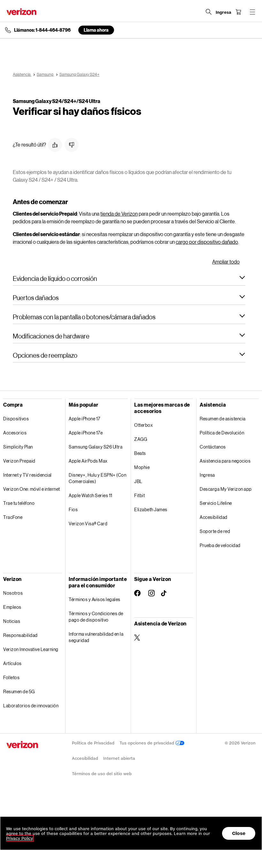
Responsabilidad (20, 635)
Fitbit (139, 495)
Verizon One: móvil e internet (31, 489)
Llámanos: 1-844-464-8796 (42, 30)
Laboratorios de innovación (30, 705)
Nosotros (13, 593)
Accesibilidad (213, 517)
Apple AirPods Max (88, 461)
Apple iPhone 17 (84, 418)
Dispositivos (16, 418)
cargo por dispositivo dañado (207, 242)
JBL (138, 481)
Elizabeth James (150, 509)
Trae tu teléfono (19, 503)
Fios (73, 509)
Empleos (12, 607)
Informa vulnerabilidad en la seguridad (96, 637)
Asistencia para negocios (225, 461)
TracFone (12, 517)
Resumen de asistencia (223, 418)
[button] (55, 145)
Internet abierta (119, 758)
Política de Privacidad (93, 743)
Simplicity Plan (18, 446)
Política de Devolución (222, 432)
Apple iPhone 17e (86, 432)
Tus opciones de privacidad (147, 743)
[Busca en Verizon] (209, 12)
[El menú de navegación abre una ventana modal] (252, 12)
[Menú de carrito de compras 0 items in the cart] (238, 12)
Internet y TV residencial (27, 475)
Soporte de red (215, 531)
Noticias (11, 621)
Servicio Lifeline (216, 503)
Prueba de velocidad (220, 545)
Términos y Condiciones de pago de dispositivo (96, 617)
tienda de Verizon (119, 214)
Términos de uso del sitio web (102, 773)
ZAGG (140, 439)
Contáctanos (213, 446)
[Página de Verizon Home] (21, 11)
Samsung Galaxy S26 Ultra (95, 446)
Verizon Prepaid (19, 461)
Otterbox (143, 425)
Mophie (142, 467)
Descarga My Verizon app (226, 489)
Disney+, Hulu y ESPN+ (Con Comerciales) (97, 478)
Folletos (11, 677)
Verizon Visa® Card (88, 523)
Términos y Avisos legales (94, 599)
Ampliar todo (226, 261)
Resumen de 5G (19, 691)
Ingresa (207, 475)
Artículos (12, 663)
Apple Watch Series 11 (90, 495)
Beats (140, 453)
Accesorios (15, 432)
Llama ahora (96, 30)
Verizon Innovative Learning (30, 649)
